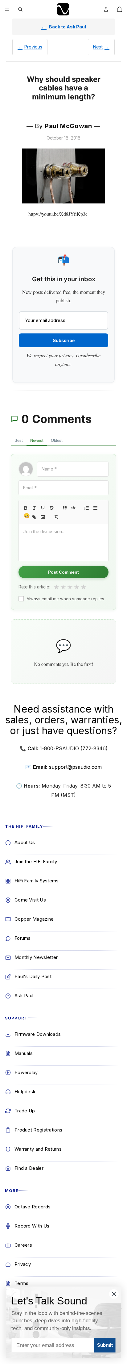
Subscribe (64, 340)
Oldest (57, 440)
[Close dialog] (114, 1294)
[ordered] (86, 508)
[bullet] (95, 508)
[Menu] (7, 9)
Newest (36, 440)
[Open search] (20, 9)
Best (18, 440)
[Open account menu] (106, 9)
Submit (105, 1345)
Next (98, 46)
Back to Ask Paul (67, 26)
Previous (33, 46)
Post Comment (63, 572)
